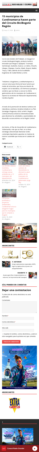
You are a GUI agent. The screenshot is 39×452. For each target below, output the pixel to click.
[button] (36, 10)
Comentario (6, 300)
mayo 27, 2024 (8, 30)
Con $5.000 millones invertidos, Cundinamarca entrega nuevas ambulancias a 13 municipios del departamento (9, 172)
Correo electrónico (8, 322)
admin (18, 30)
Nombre (5, 316)
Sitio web (5, 328)
